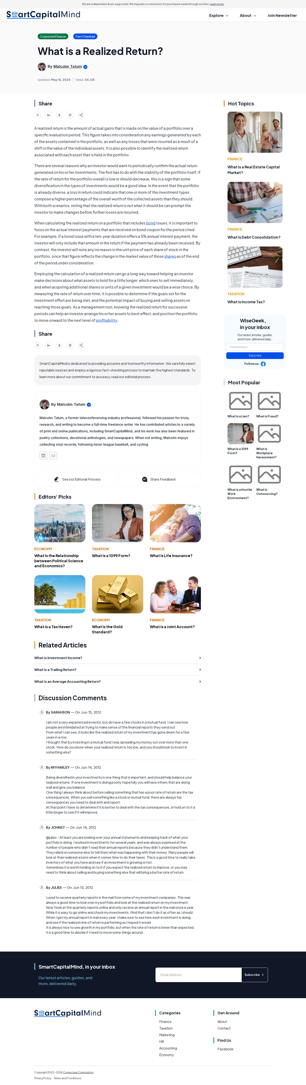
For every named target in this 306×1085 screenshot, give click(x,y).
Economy (43, 549)
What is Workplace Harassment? (266, 453)
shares (170, 256)
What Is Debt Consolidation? (254, 237)
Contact (224, 1028)
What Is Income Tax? (246, 301)
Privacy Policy (42, 1078)
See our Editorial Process (81, 479)
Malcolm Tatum (67, 66)
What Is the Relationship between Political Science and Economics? (58, 560)
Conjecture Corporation (78, 1072)
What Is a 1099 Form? (111, 555)
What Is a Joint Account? (172, 626)
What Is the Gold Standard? (107, 629)
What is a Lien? (238, 416)
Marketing (167, 1035)
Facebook (225, 1049)
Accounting (168, 1048)
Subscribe (255, 355)
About (222, 1021)
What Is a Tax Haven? (53, 626)
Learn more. (217, 4)
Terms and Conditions (67, 1078)
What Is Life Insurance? (171, 555)
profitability (106, 320)
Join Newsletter (282, 15)
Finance (157, 549)
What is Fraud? (267, 416)
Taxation (100, 549)
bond (150, 223)
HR (161, 1041)
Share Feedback (163, 479)
